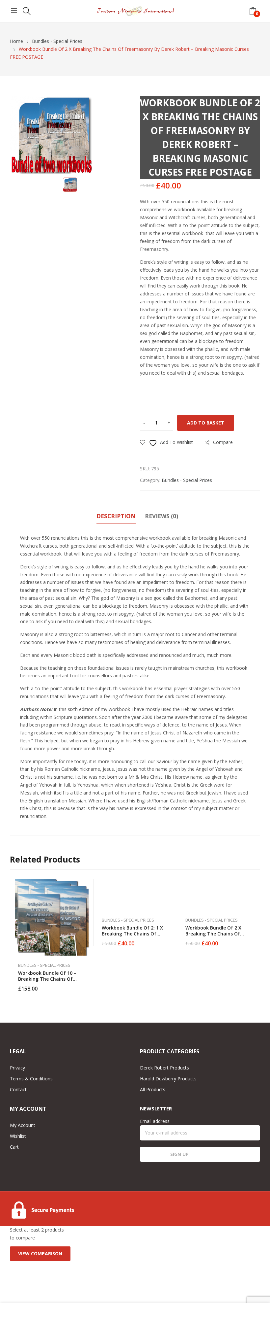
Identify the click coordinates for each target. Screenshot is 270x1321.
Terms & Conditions (31, 1078)
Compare (85, 915)
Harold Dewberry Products (168, 1078)
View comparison (40, 1253)
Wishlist (18, 1136)
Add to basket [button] (85, 984)
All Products (152, 1089)
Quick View (85, 886)
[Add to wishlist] (85, 900)
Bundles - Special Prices (187, 480)
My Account (22, 1125)
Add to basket (205, 423)
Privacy (17, 1068)
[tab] (116, 517)
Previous (14, 935)
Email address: (155, 1121)
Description (116, 516)
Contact (18, 1089)
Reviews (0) (161, 516)
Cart (14, 1147)
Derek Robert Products (164, 1068)
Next (255, 935)
